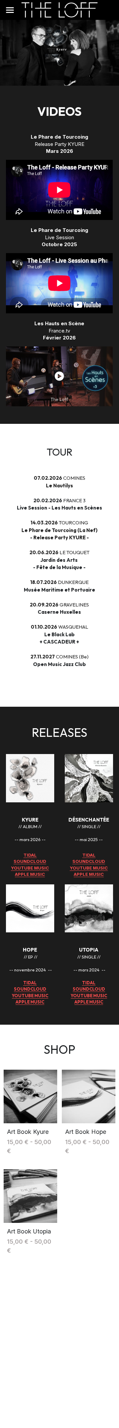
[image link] (59, 9)
